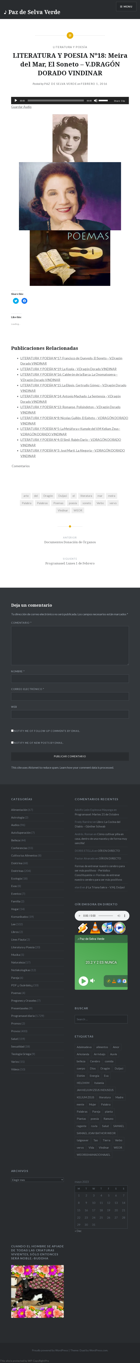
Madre (119, 1097)
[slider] (104, 100)
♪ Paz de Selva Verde (32, 12)
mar (100, 495)
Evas (14, 886)
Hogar (15, 909)
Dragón (48, 495)
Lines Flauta (18, 939)
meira (111, 495)
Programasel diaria (23, 1015)
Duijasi (62, 495)
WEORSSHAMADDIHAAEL (93, 1154)
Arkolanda (83, 1054)
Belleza (15, 840)
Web (14, 706)
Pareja (15, 977)
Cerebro (95, 1061)
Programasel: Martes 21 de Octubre (97, 814)
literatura (86, 495)
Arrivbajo (99, 1054)
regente (81, 1126)
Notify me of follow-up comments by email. (47, 730)
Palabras (42, 503)
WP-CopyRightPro (38, 1360)
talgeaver (83, 1140)
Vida (91, 1147)
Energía (94, 1075)
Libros (15, 931)
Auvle (113, 1054)
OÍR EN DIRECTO (109, 850)
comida (109, 1061)
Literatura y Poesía (70, 47)
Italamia (99, 1082)
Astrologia (17, 817)
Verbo (100, 503)
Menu (128, 6)
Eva (106, 1075)
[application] (70, 100)
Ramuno (108, 1118)
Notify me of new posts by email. (39, 742)
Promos (16, 1023)
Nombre (17, 671)
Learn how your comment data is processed (86, 767)
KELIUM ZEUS (85, 1097)
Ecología (16, 878)
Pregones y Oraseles (23, 1000)
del (36, 495)
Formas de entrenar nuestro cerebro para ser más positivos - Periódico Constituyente (100, 870)
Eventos (16, 893)
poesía (73, 503)
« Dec (78, 1230)
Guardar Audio (21, 107)
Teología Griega (21, 1054)
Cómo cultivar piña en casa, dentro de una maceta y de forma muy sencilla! (101, 838)
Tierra (106, 1140)
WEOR (78, 510)
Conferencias (19, 848)
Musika (15, 954)
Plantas (81, 1118)
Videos (15, 1069)
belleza (81, 1061)
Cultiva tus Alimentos (24, 855)
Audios (15, 825)
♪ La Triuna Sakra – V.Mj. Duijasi (105, 887)
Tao (95, 1140)
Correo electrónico (27, 689)
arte (26, 495)
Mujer (92, 1104)
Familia (15, 901)
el (74, 495)
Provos (15, 1031)
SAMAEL (118, 1126)
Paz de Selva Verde (60, 83)
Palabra (26, 503)
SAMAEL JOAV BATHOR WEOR (96, 1133)
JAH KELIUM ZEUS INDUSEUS (95, 1090)
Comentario (21, 622)
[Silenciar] (96, 100)
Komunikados (19, 916)
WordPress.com (98, 1350)
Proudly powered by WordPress (50, 1350)
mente (80, 1104)
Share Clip (119, 101)
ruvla (94, 1126)
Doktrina (16, 863)
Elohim (81, 1075)
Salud (14, 1038)
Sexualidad (17, 1046)
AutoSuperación (21, 832)
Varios (15, 1061)
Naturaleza (18, 962)
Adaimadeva (84, 1047)
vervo (113, 503)
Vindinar (63, 510)
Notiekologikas (20, 970)
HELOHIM (83, 1082)
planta (109, 1111)
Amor (116, 1047)
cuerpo (81, 1068)
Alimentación (19, 809)
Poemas (58, 503)
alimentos (102, 1047)
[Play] (16, 100)
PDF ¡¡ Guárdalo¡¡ (22, 985)
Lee (13, 924)
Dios (93, 1068)
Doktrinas (17, 870)
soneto (87, 503)
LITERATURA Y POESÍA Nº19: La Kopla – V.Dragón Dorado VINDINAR (68, 369)
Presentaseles (19, 1008)
